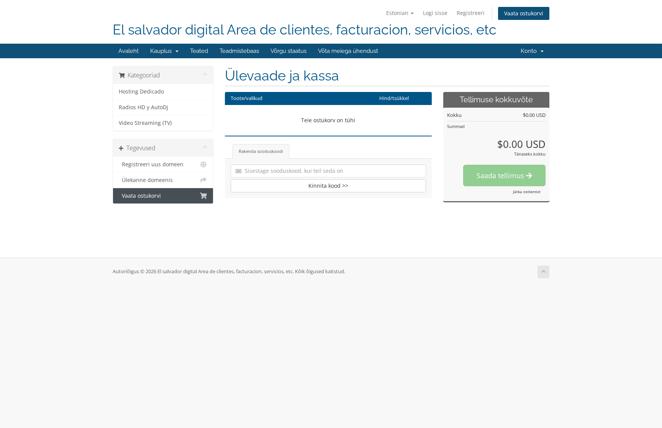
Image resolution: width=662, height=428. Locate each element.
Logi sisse (435, 12)
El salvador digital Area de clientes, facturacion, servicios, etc (304, 29)
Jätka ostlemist (527, 191)
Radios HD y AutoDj (143, 107)
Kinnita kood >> (328, 185)
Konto (530, 51)
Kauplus (162, 51)
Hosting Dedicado (141, 91)
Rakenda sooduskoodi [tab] (261, 151)
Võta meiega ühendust (348, 51)
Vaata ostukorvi (523, 13)
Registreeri (471, 12)
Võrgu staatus (288, 51)
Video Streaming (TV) (145, 123)
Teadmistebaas (239, 51)
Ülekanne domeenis (146, 180)
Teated (199, 51)
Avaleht (128, 51)
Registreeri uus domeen (151, 164)
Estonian (398, 12)
